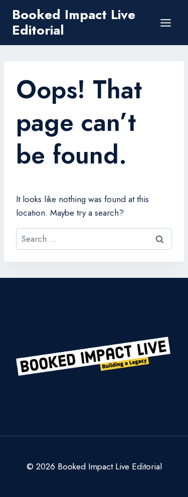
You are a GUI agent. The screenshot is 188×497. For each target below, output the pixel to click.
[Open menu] (165, 23)
